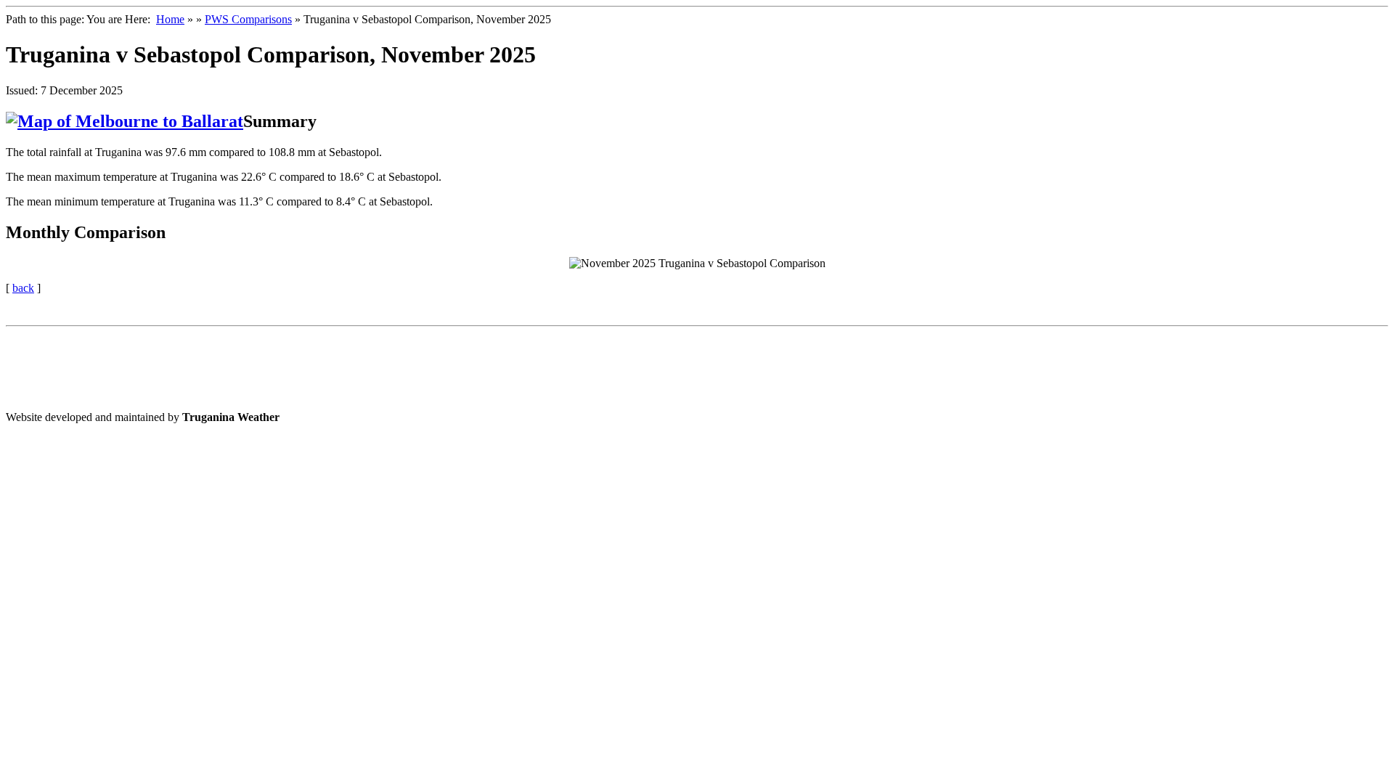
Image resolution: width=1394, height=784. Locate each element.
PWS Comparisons (248, 19)
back (23, 288)
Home (170, 19)
